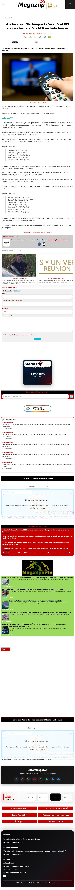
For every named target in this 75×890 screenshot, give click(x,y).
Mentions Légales (19, 808)
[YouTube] (34, 779)
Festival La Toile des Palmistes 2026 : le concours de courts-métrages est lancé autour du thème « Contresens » (36, 531)
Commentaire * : (7, 316)
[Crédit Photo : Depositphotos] (37, 53)
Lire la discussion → (8, 428)
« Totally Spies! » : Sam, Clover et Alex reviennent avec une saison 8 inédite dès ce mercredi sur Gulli (36, 553)
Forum (5, 649)
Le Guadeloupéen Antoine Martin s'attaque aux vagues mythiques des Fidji (32, 601)
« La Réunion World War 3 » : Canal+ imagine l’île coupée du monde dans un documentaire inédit (35, 548)
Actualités (10, 18)
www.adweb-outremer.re (16, 873)
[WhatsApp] (46, 779)
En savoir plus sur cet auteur (59, 240)
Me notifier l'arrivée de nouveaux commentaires (19, 335)
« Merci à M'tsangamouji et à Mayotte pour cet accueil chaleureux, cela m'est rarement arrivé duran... (41, 591)
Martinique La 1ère (37, 232)
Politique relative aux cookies (55, 815)
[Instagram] (22, 779)
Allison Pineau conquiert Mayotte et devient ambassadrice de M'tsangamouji (32, 589)
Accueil (4, 18)
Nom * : (4, 293)
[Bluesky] (58, 779)
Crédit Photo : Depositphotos (37, 102)
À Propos (19, 821)
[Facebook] (16, 779)
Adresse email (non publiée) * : (11, 300)
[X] (28, 779)
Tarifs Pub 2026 (19, 815)
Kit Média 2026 (56, 821)
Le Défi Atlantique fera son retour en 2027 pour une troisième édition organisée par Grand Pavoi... (40, 579)
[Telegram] (52, 779)
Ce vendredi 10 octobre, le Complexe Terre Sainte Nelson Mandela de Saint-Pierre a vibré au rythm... (41, 614)
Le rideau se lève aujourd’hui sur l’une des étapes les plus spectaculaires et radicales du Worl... (39, 603)
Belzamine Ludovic (10, 237)
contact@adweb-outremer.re (17, 866)
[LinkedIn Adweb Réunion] (4, 875)
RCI (45, 232)
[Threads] (40, 779)
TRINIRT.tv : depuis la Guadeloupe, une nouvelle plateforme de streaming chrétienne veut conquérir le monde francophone (37, 537)
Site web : (5, 308)
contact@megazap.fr (14, 842)
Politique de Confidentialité (55, 808)
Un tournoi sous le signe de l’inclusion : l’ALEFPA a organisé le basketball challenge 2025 (36, 613)
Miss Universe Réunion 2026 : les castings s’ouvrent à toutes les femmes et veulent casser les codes (56, 281)
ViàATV (49, 232)
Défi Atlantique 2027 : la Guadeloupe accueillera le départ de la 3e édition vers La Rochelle (37, 577)
